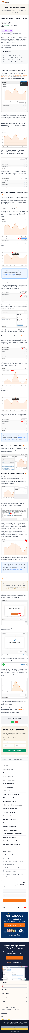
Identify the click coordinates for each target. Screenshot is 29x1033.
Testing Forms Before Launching (13, 854)
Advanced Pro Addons (10, 808)
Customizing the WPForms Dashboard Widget (13, 57)
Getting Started (8, 769)
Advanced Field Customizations (12, 805)
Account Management (10, 837)
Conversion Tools (8, 816)
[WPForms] (5, 2)
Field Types (6, 791)
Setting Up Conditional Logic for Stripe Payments (14, 875)
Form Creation (7, 773)
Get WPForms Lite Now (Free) (14, 750)
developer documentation (9, 274)
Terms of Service (5, 1011)
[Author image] (2, 23)
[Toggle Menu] (26, 2)
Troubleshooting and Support (12, 844)
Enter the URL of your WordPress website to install (13, 738)
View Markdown (17, 33)
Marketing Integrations (10, 819)
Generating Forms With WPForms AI (14, 861)
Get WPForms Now (13, 958)
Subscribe (14, 901)
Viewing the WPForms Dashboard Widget (12, 55)
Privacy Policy (4, 1013)
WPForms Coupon (5, 1016)
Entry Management (9, 780)
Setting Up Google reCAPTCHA (13, 858)
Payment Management (10, 830)
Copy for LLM (7, 33)
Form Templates (8, 787)
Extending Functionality (10, 841)
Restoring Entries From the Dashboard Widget (13, 61)
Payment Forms (7, 823)
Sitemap (3, 1014)
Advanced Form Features (10, 798)
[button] (12, 722)
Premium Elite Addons (10, 812)
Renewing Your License (11, 871)
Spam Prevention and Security (12, 833)
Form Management (8, 783)
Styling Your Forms (9, 864)
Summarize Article (8, 30)
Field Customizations (9, 801)
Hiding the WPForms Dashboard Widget (12, 59)
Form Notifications (9, 776)
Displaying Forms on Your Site (12, 867)
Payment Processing (9, 826)
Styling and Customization (11, 794)
